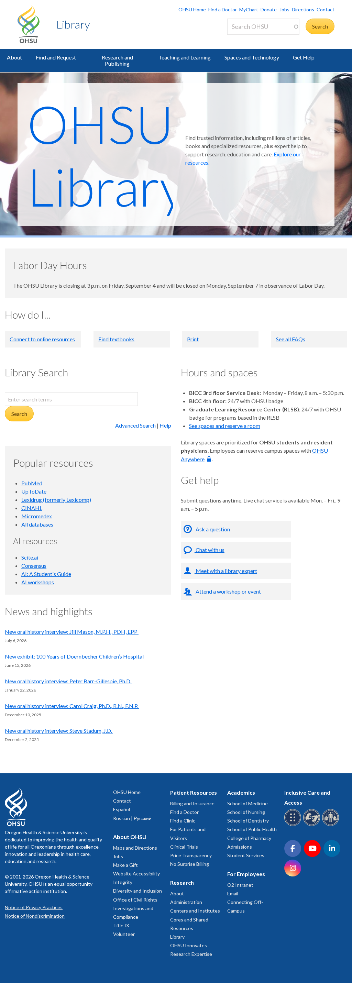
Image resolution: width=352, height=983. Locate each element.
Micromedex (36, 516)
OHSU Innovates (188, 945)
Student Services (245, 855)
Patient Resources (193, 792)
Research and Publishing (117, 60)
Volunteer (124, 934)
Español (121, 809)
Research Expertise (191, 954)
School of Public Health (252, 829)
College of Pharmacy (249, 838)
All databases (37, 524)
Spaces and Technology (251, 57)
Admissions (239, 847)
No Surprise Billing (189, 864)
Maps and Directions (135, 848)
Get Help (304, 57)
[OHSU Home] (33, 24)
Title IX (121, 925)
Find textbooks (116, 339)
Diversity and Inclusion (137, 891)
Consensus (33, 565)
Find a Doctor (222, 9)
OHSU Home (192, 9)
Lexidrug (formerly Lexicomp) (56, 499)
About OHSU (129, 836)
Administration (186, 902)
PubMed (31, 483)
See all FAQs (290, 339)
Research (182, 882)
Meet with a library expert (226, 570)
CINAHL (31, 508)
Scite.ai (29, 557)
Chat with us (209, 549)
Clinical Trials (184, 847)
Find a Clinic (182, 821)
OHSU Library (106, 155)
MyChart (248, 9)
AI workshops (37, 582)
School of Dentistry (248, 821)
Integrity (122, 882)
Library (73, 24)
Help (165, 425)
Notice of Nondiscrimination (35, 916)
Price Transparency (191, 855)
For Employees (246, 874)
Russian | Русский (132, 818)
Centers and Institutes (195, 911)
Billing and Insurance (192, 803)
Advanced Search (135, 425)
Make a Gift (125, 865)
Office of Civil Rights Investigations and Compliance (135, 908)
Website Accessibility (136, 873)
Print (193, 339)
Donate (269, 9)
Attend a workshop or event (228, 591)
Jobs (284, 9)
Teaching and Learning (184, 57)
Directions (303, 9)
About (14, 57)
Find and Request (56, 57)
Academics (241, 792)
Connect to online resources (42, 339)
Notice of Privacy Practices (34, 907)
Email (232, 893)
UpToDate (33, 491)
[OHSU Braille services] (293, 825)
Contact (325, 9)
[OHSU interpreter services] (331, 825)
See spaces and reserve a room (224, 425)
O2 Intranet (240, 885)
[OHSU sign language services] (312, 825)
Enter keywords (248, 38)
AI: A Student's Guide (46, 574)
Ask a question (212, 529)
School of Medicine (247, 803)
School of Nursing (246, 812)
